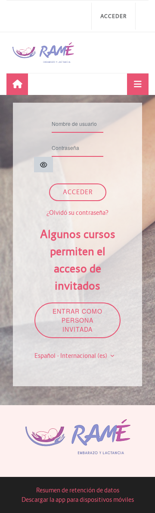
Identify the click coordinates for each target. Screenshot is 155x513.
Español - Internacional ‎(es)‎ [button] (71, 356)
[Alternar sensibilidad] (43, 164)
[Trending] (17, 84)
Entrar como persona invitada (77, 320)
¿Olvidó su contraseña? (77, 213)
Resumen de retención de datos (77, 490)
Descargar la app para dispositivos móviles (78, 500)
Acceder (113, 16)
